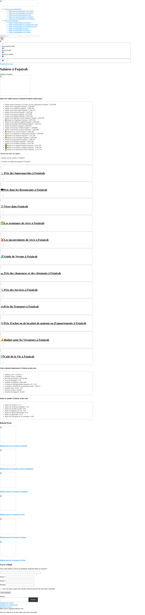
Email (2, 581)
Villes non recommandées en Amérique (21, 19)
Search (2, 596)
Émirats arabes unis (6, 64)
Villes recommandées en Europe (19, 30)
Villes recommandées (11, 21)
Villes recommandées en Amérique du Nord (23, 24)
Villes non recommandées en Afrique (20, 17)
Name (2, 577)
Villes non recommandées (12, 9)
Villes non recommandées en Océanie (21, 11)
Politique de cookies (6, 603)
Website (2, 585)
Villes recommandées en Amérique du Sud (22, 26)
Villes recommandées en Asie (18, 28)
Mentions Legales (6, 607)
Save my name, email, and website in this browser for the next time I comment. (29, 589)
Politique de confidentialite (9, 605)
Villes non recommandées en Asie (19, 15)
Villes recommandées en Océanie (19, 32)
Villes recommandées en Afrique (19, 22)
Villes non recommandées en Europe (20, 13)
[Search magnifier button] (2, 38)
